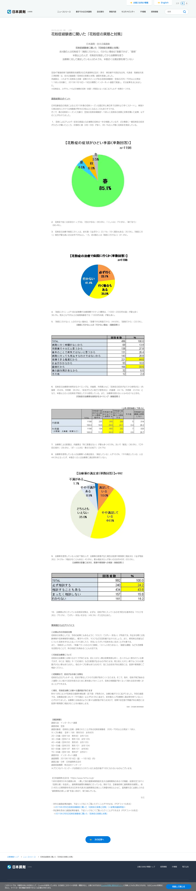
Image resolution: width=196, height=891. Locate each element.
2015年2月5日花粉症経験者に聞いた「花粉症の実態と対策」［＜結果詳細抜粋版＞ (90, 807)
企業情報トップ (13, 857)
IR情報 (143, 12)
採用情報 (154, 12)
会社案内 (100, 12)
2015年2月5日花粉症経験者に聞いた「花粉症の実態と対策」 (82, 814)
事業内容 (112, 12)
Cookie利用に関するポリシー (112, 885)
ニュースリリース (64, 12)
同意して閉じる (178, 887)
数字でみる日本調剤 (84, 12)
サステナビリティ (128, 12)
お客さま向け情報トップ (146, 867)
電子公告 (185, 867)
